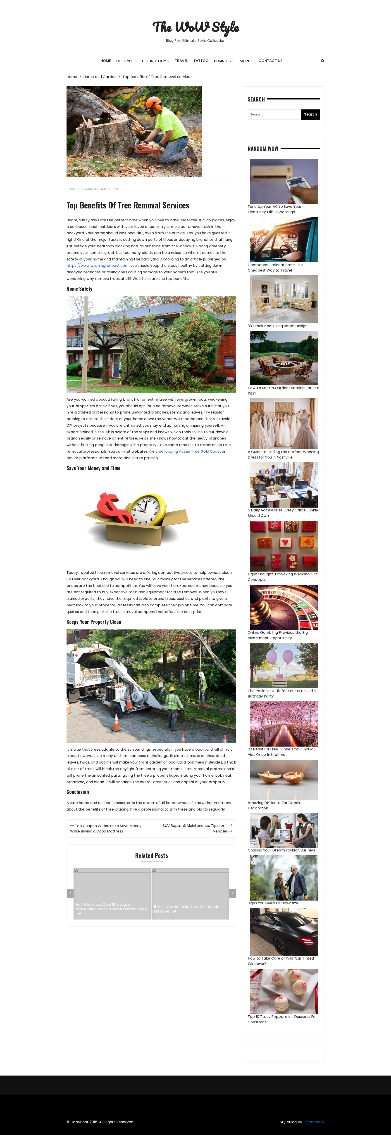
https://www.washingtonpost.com (98, 265)
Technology (153, 61)
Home (105, 60)
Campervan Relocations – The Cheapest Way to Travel (275, 267)
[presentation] (70, 893)
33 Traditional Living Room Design (278, 326)
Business (222, 61)
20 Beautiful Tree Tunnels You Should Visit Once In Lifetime (280, 752)
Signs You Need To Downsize (273, 903)
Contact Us (271, 60)
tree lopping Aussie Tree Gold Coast (188, 451)
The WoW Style (195, 26)
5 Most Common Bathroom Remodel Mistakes (109, 909)
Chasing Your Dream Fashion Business (282, 850)
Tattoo (201, 60)
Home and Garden (81, 189)
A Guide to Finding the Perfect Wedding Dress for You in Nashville (283, 454)
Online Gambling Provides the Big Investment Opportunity (278, 635)
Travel (181, 60)
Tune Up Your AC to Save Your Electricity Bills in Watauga (274, 209)
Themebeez (313, 1122)
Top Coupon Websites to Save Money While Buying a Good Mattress (105, 828)
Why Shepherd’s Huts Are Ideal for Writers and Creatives (185, 909)
